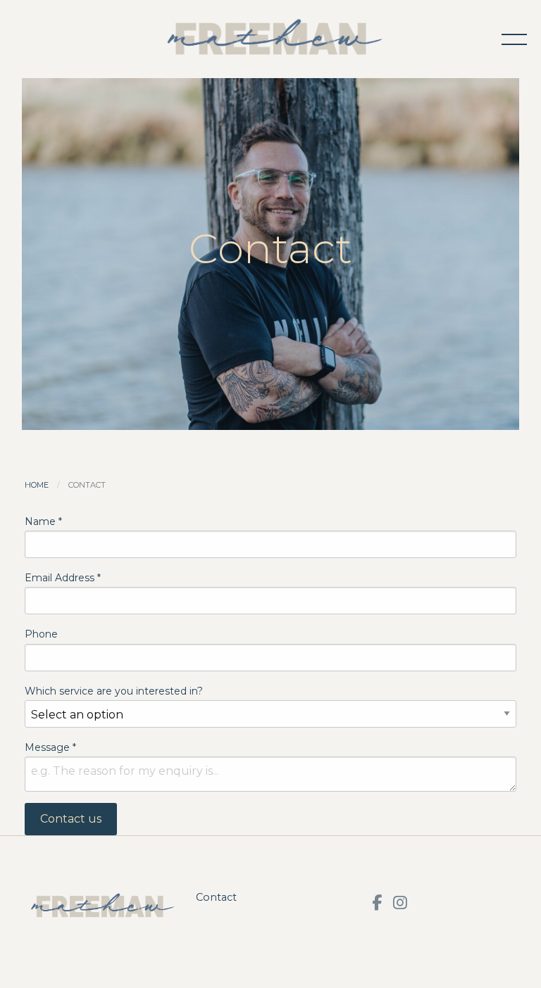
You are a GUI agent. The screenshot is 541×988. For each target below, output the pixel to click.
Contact (216, 897)
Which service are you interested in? (114, 691)
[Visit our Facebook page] (377, 903)
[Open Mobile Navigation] (514, 39)
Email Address (63, 577)
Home (37, 485)
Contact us (70, 818)
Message (50, 747)
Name (43, 521)
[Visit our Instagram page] (400, 903)
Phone (41, 634)
